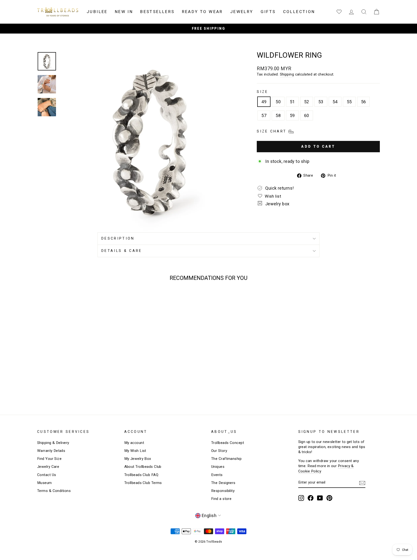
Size (262, 92)
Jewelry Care (48, 466)
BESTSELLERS (157, 11)
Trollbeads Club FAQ (141, 475)
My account (134, 443)
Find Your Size (49, 458)
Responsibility (223, 491)
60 (306, 115)
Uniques (217, 466)
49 (263, 101)
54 (335, 101)
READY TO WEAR (202, 11)
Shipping (287, 74)
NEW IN (124, 11)
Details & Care (121, 251)
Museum (44, 483)
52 (306, 101)
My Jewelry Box (137, 458)
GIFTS (268, 11)
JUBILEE (97, 11)
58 (278, 115)
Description (118, 238)
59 (292, 115)
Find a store (221, 499)
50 (278, 101)
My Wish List (135, 451)
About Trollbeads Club (142, 466)
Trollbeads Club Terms (143, 483)
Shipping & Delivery (53, 443)
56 (363, 101)
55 (349, 101)
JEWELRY (241, 11)
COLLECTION (299, 11)
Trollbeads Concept (227, 443)
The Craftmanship (226, 458)
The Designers (223, 483)
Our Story (219, 451)
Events (217, 475)
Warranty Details (51, 451)
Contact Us (46, 475)
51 (292, 101)
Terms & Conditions (54, 491)
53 (320, 101)
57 (263, 115)
